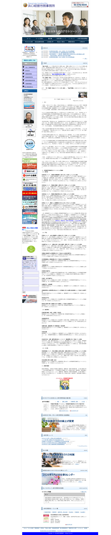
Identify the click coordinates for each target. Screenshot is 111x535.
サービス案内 (31, 528)
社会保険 (82, 512)
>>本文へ (83, 429)
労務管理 (54, 512)
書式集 (85, 528)
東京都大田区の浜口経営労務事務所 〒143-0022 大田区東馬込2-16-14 (55, 531)
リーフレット (80, 528)
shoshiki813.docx (64, 410)
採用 (58, 401)
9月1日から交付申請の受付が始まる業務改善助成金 (54, 442)
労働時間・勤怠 (74, 401)
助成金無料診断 (55, 528)
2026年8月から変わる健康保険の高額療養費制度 (53, 444)
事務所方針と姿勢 (72, 528)
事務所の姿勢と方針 (30, 60)
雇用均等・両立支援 (62, 512)
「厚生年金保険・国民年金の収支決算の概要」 (60, 55)
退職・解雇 (65, 401)
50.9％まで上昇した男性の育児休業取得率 (52, 438)
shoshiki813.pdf (74, 410)
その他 (83, 401)
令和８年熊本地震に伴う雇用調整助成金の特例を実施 (62, 52)
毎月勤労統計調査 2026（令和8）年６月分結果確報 (61, 51)
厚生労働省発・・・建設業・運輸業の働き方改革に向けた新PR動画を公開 (66, 54)
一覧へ (85, 58)
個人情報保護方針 (64, 528)
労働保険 (77, 512)
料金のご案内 (48, 528)
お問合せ (42, 528)
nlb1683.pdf (69, 524)
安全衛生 (71, 512)
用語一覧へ (84, 491)
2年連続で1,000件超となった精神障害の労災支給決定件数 (55, 441)
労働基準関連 (47, 512)
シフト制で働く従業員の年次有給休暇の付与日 (53, 440)
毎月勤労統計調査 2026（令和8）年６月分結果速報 (61, 57)
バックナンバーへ (83, 445)
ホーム (25, 528)
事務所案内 (37, 528)
